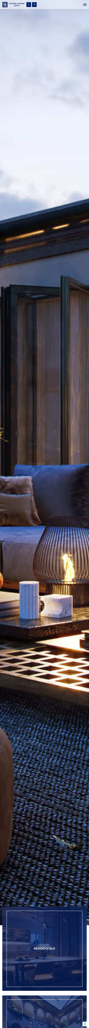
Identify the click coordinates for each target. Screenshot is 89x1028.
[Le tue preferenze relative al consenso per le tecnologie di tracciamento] (85, 1024)
